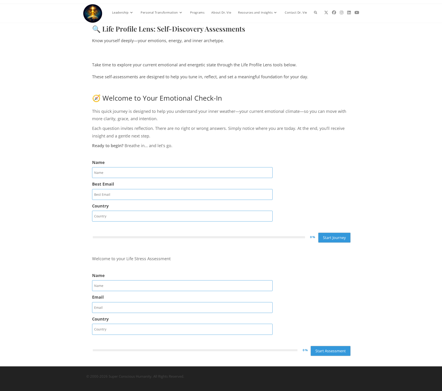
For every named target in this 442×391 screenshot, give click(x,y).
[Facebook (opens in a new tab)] (334, 12)
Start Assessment (330, 350)
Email (98, 297)
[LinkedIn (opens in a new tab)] (349, 12)
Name (98, 162)
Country (100, 206)
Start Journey (334, 237)
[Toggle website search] (315, 12)
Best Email (103, 184)
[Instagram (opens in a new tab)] (341, 12)
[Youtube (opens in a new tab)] (357, 12)
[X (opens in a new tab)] (326, 12)
